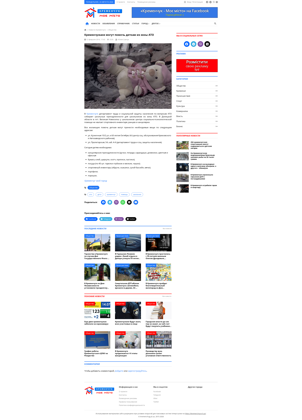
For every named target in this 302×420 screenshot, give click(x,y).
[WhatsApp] (122, 202)
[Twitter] (129, 202)
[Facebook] (103, 202)
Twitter (156, 402)
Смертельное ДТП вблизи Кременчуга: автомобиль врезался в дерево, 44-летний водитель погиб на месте (127, 285)
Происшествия (122, 236)
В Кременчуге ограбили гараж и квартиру (204, 186)
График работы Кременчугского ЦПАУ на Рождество (96, 353)
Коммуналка (197, 111)
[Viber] (116, 202)
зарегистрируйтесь (137, 370)
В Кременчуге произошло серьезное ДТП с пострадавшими (202, 177)
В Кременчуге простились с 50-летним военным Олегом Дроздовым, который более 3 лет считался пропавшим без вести (158, 256)
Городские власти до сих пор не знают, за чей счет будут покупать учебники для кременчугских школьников (158, 324)
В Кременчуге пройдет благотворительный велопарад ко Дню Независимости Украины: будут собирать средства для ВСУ (158, 285)
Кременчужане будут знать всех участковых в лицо (128, 323)
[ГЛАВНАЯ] (87, 23)
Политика (197, 121)
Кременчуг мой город (95, 180)
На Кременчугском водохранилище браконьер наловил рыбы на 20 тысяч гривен (203, 156)
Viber (155, 398)
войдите (119, 370)
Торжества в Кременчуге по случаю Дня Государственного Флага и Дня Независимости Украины (96, 256)
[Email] (135, 202)
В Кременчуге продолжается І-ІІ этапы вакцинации (126, 353)
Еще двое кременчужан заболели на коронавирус (96, 323)
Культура (197, 106)
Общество (93, 187)
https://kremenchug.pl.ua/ (195, 413)
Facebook (157, 391)
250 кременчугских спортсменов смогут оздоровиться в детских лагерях (201, 145)
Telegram (157, 395)
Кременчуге (92, 113)
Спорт (197, 101)
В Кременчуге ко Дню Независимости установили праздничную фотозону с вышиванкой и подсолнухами (96, 285)
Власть (197, 116)
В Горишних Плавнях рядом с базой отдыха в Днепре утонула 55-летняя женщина (127, 256)
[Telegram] (109, 202)
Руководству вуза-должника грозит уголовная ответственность (158, 353)
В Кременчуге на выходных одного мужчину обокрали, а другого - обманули (203, 166)
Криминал (197, 91)
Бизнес (197, 126)
